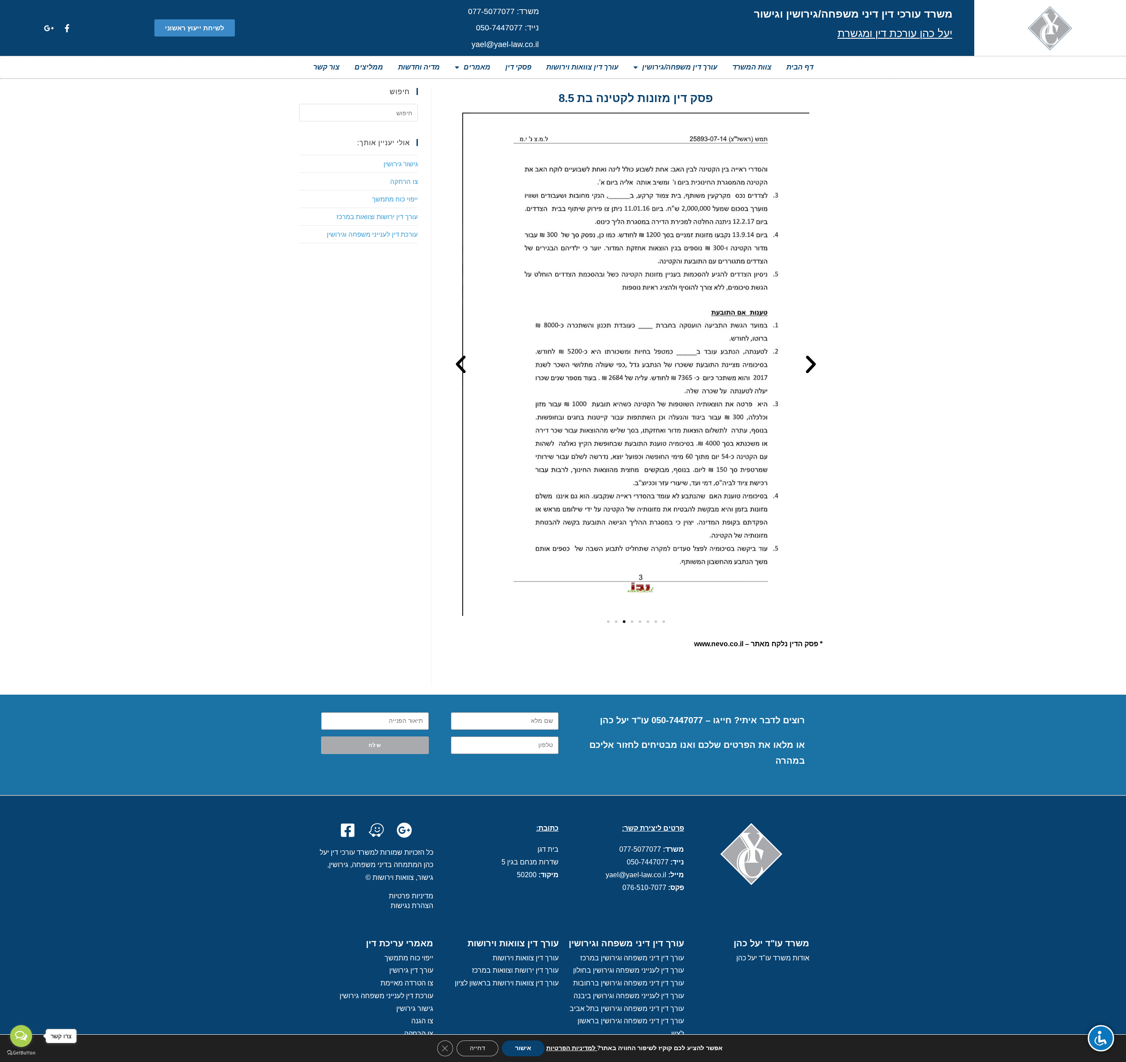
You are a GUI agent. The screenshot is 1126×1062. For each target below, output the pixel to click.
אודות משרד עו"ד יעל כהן (772, 958)
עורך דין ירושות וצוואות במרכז (377, 216)
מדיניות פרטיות (411, 896)
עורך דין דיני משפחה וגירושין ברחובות (628, 983)
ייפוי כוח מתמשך (395, 198)
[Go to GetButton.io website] (21, 1053)
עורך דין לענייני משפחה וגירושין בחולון (628, 970)
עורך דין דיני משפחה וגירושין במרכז (632, 958)
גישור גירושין (401, 163)
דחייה (477, 1048)
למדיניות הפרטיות (571, 1048)
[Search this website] (358, 111)
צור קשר (326, 67)
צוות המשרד (751, 67)
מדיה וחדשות (419, 67)
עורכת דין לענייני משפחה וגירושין (372, 234)
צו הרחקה (404, 181)
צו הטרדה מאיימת (406, 983)
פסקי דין (518, 67)
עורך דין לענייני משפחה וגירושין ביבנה (629, 996)
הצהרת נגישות (412, 905)
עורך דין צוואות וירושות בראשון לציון (507, 983)
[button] (194, 28)
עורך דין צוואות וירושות (582, 67)
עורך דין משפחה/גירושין (679, 67)
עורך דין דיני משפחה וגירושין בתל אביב (627, 1008)
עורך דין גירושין (411, 970)
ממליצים (369, 67)
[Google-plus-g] (49, 28)
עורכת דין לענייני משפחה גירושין (386, 996)
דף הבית (799, 67)
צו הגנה (422, 1021)
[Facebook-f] (67, 28)
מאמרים (477, 67)
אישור (523, 1048)
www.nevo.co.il (718, 644)
